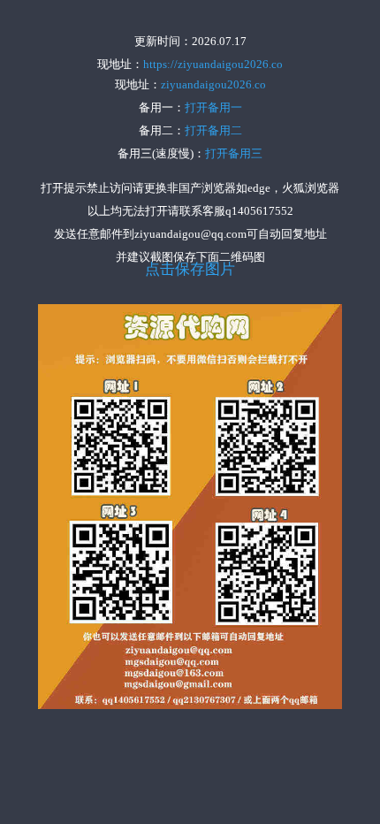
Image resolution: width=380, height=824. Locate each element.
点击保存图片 (190, 270)
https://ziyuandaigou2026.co (213, 64)
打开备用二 (213, 130)
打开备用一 (213, 107)
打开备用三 (233, 153)
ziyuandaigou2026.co (213, 84)
